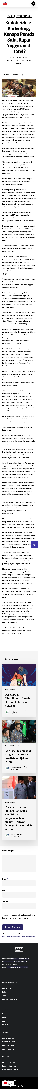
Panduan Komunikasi (10, 1070)
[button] (33, 3)
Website (5, 901)
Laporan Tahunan (8, 1062)
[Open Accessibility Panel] (34, 544)
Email (5, 890)
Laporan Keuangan (9, 1066)
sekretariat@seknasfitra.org (17, 967)
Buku (4, 992)
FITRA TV (5, 1025)
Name (5, 879)
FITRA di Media (24, 16)
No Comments (26, 60)
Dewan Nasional (8, 1038)
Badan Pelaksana (8, 1042)
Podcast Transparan (9, 999)
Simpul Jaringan (8, 1049)
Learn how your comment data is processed (18, 937)
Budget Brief (7, 988)
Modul (4, 1021)
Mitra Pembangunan (9, 1045)
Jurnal (4, 996)
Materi (4, 1017)
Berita (11, 16)
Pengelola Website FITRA (20, 58)
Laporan (5, 1014)
